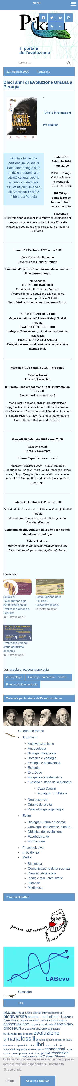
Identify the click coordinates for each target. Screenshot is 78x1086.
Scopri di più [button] (13, 1069)
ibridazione (60, 1040)
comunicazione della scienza (51, 1020)
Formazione (36, 841)
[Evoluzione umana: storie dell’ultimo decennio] (17, 633)
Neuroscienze (38, 799)
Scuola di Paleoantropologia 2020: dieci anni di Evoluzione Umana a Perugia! (16, 604)
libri (39, 1044)
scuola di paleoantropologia (29, 669)
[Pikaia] (44, 38)
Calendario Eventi (31, 731)
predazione (34, 1053)
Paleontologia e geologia (21, 684)
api (61, 1012)
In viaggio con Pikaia (52, 793)
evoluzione (54, 1028)
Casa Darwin (46, 788)
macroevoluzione (54, 1045)
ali (23, 1012)
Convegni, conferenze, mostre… (50, 827)
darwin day (63, 1024)
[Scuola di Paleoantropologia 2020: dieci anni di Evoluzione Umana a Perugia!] (17, 587)
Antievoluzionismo (41, 743)
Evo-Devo (35, 772)
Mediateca (35, 887)
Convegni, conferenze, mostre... (48, 677)
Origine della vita (40, 804)
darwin (49, 1024)
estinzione (39, 1028)
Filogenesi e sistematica (45, 777)
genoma (40, 1039)
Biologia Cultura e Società (46, 822)
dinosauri (12, 1028)
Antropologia (14, 677)
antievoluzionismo (50, 1013)
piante (23, 1053)
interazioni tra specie (13, 1045)
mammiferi (9, 1049)
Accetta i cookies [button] (37, 1080)
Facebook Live (38, 836)
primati (46, 1053)
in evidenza (31, 852)
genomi (50, 1039)
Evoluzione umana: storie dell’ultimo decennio (15, 646)
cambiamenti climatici (45, 1017)
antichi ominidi (33, 1012)
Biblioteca (35, 863)
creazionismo (37, 1024)
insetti (69, 1039)
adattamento (12, 1012)
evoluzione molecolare (18, 1033)
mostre (40, 1049)
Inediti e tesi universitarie (45, 878)
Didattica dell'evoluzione (45, 831)
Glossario (25, 992)
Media (27, 857)
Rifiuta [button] (10, 1080)
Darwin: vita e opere (42, 873)
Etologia (34, 767)
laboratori (29, 1045)
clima (16, 1020)
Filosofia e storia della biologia (49, 782)
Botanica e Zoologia (42, 758)
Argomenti (30, 737)
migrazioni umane (26, 1049)
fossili (28, 1038)
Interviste (34, 883)
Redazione (43, 71)
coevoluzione (27, 1020)
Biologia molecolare (42, 753)
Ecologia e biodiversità (44, 763)
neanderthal (54, 1049)
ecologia (26, 1028)
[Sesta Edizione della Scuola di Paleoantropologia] (50, 587)
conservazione (16, 1024)
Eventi (27, 815)
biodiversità (15, 1016)
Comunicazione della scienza (49, 868)
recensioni (60, 1053)
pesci (14, 1053)
